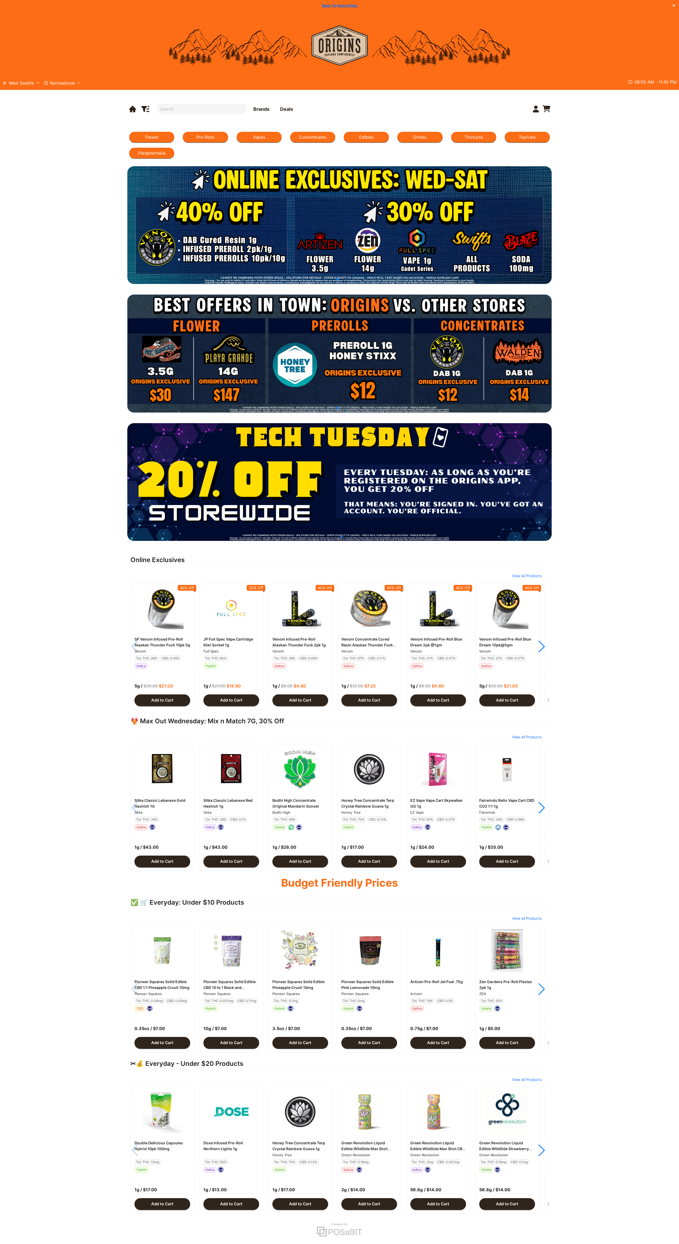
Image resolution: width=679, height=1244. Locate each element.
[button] (162, 608)
